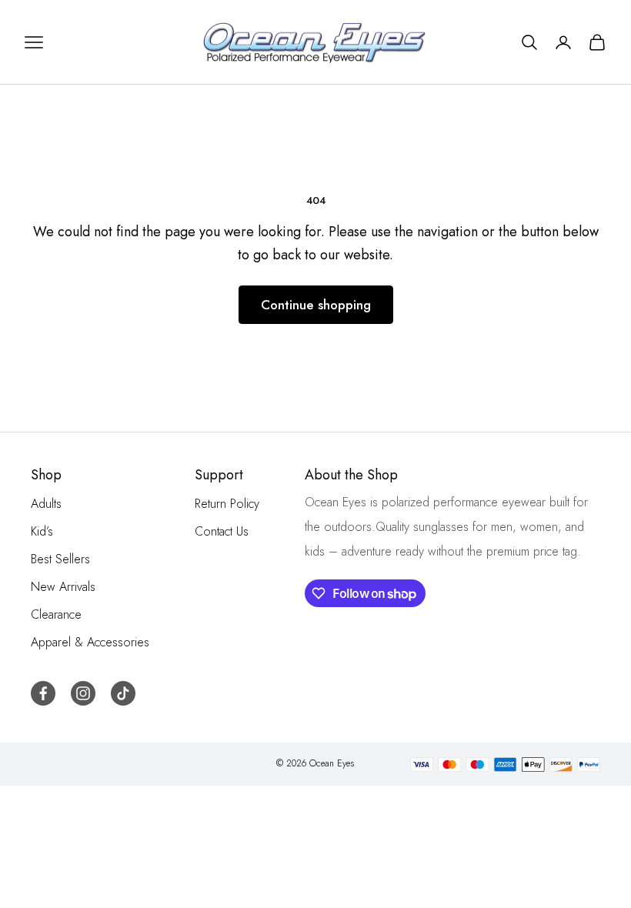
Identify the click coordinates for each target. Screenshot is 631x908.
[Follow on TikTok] (123, 693)
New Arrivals (63, 587)
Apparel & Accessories (90, 642)
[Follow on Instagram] (83, 693)
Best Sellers (60, 559)
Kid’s (42, 531)
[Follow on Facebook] (43, 693)
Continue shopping (316, 304)
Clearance (56, 614)
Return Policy (227, 503)
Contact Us (222, 531)
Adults (46, 503)
